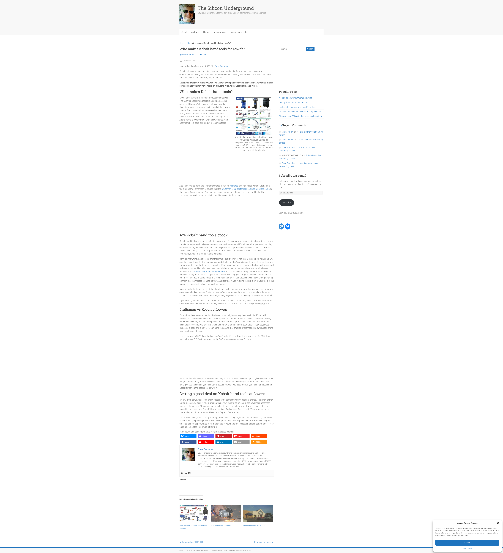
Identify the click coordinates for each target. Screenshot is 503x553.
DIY (188, 43)
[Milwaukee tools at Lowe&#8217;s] (258, 513)
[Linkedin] (186, 473)
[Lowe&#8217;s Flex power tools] (226, 513)
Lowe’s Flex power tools (221, 526)
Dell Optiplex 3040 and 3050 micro (295, 102)
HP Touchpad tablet (263, 542)
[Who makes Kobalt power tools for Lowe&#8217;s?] (194, 513)
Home (206, 32)
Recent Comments (238, 32)
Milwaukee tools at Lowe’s (253, 526)
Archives (195, 32)
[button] (497, 523)
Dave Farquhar (189, 54)
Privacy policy (467, 548)
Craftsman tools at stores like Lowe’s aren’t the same (246, 189)
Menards (234, 186)
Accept (467, 543)
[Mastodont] (182, 473)
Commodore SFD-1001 (191, 542)
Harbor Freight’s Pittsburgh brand (209, 271)
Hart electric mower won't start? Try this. (297, 107)
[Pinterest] (189, 473)
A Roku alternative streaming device (295, 98)
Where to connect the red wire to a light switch (300, 111)
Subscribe (286, 202)
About (184, 32)
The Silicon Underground (226, 8)
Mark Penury (287, 132)
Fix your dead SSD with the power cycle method (300, 116)
